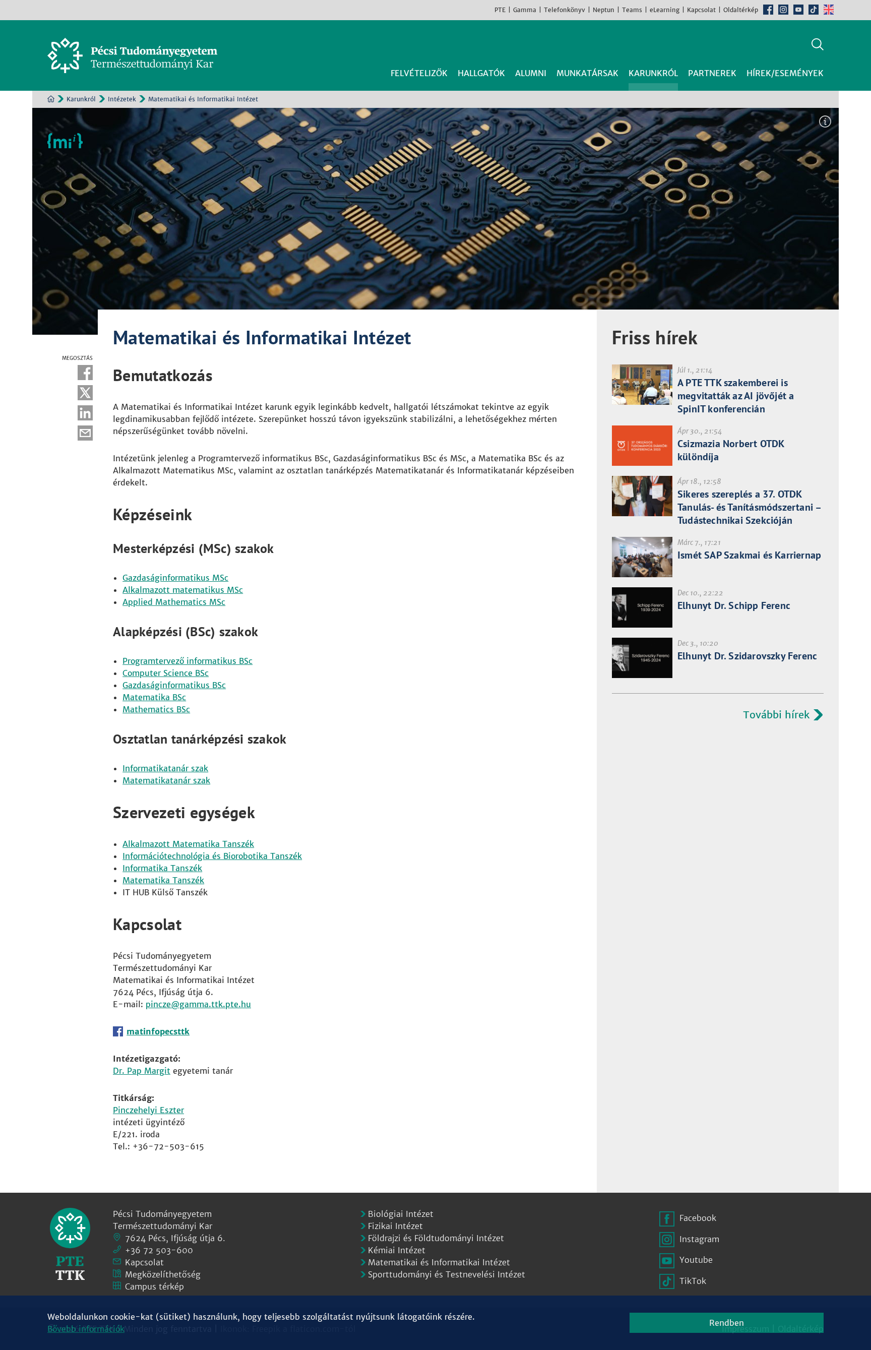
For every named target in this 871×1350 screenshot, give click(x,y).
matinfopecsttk (158, 1031)
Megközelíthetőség (163, 1274)
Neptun (603, 10)
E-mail (85, 433)
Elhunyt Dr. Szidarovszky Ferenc (747, 655)
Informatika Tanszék (162, 868)
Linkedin (85, 412)
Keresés (818, 44)
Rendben (726, 1323)
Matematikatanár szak (166, 780)
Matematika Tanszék (163, 880)
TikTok (813, 10)
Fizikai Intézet (395, 1226)
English (829, 10)
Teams (632, 10)
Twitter (85, 392)
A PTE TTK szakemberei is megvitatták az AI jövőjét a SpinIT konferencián (735, 395)
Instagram (783, 10)
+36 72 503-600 (159, 1250)
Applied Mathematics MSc (173, 602)
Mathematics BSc (156, 709)
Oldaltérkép (740, 10)
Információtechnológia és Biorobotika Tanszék (212, 856)
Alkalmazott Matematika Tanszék (188, 844)
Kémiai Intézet (396, 1250)
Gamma (524, 10)
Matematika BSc (154, 697)
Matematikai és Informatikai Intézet (439, 1262)
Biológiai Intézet (400, 1214)
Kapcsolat (701, 10)
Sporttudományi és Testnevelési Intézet (446, 1274)
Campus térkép (154, 1286)
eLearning (664, 10)
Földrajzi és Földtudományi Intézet (436, 1238)
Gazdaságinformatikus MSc (175, 578)
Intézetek (122, 99)
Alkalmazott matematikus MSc (182, 590)
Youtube (798, 10)
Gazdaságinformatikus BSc (174, 685)
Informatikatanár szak (165, 768)
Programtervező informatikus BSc (187, 661)
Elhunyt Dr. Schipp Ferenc (733, 605)
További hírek (776, 714)
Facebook (768, 10)
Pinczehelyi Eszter (148, 1110)
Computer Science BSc (165, 673)
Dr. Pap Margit (141, 1071)
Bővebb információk (86, 1329)
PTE (500, 10)
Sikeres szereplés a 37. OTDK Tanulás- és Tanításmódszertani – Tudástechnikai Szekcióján (749, 507)
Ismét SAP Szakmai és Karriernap (749, 555)
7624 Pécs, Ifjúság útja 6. (175, 1238)
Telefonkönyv (564, 10)
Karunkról (81, 99)
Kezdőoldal (50, 98)
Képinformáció (825, 121)
